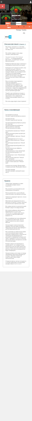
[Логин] (31, 1)
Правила (7, 181)
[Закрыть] (2, 6)
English (6, 37)
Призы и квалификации (12, 110)
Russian (10, 37)
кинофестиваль (15, 23)
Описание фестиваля (15, 44)
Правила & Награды (18, 27)
